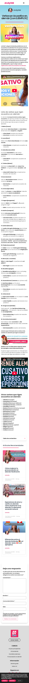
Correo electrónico (9, 601)
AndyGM (9, 2)
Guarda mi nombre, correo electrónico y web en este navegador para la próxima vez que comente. (14, 614)
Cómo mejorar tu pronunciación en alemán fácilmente (12, 470)
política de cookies (6, 678)
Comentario (7, 577)
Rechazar (12, 680)
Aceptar (5, 680)
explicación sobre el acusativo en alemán (13, 65)
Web (4, 606)
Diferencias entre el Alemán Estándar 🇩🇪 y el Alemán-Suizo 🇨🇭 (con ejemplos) (14, 542)
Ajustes (19, 680)
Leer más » (7, 475)
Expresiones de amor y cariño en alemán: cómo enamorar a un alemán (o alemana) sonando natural (13, 505)
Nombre (5, 595)
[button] (24, 438)
